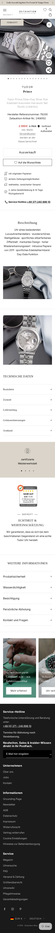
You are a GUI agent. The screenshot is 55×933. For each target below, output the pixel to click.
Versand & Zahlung (13, 876)
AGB (5, 810)
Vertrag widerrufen (13, 832)
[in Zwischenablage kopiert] (49, 70)
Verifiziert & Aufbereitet (46, 128)
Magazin (8, 859)
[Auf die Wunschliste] (49, 63)
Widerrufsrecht (11, 827)
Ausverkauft (27, 152)
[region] (27, 456)
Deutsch (7, 15)
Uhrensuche (10, 865)
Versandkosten (27, 133)
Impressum (9, 821)
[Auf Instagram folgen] (12, 909)
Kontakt (7, 783)
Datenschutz (10, 815)
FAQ (5, 871)
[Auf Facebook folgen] (4, 909)
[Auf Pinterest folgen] (20, 909)
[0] (44, 9)
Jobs (6, 777)
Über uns (8, 771)
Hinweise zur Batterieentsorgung (21, 843)
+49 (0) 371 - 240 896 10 (17, 726)
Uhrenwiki (9, 887)
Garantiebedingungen (15, 899)
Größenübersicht (12, 882)
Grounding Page (12, 798)
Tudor (27, 87)
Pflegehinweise (11, 893)
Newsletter (9, 804)
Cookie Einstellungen (15, 838)
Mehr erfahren (19, 690)
